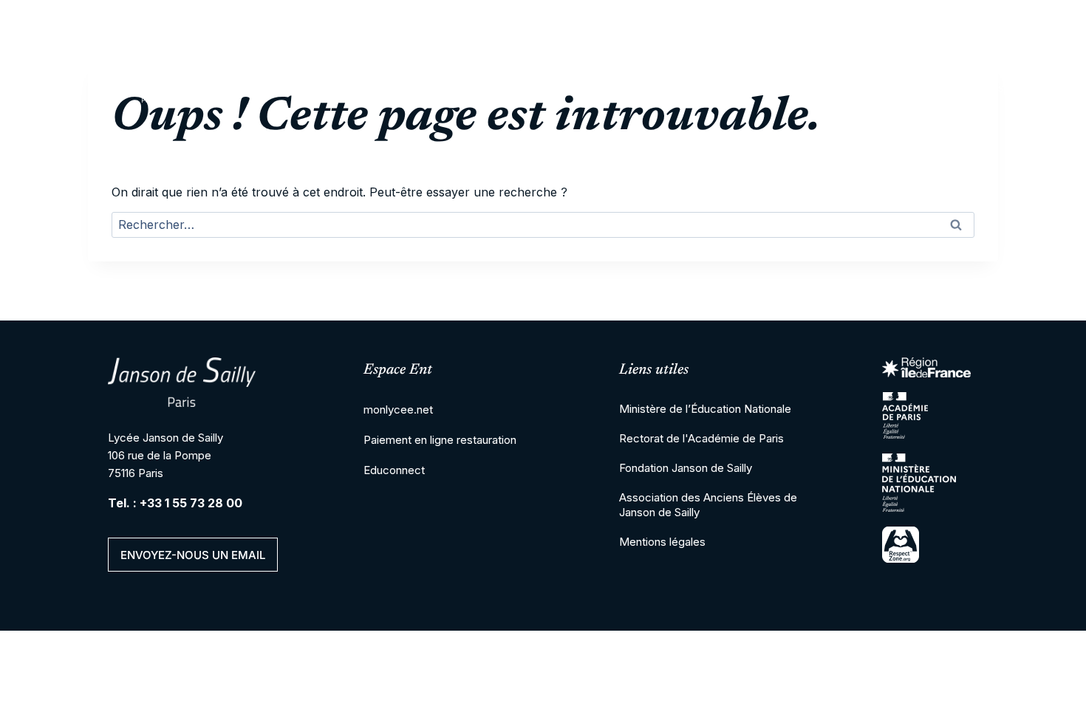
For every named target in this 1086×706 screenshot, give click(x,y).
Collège (400, 88)
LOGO (149, 88)
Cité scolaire (287, 88)
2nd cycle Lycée (521, 88)
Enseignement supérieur (691, 88)
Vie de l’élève (854, 88)
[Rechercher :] (543, 226)
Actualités (973, 88)
